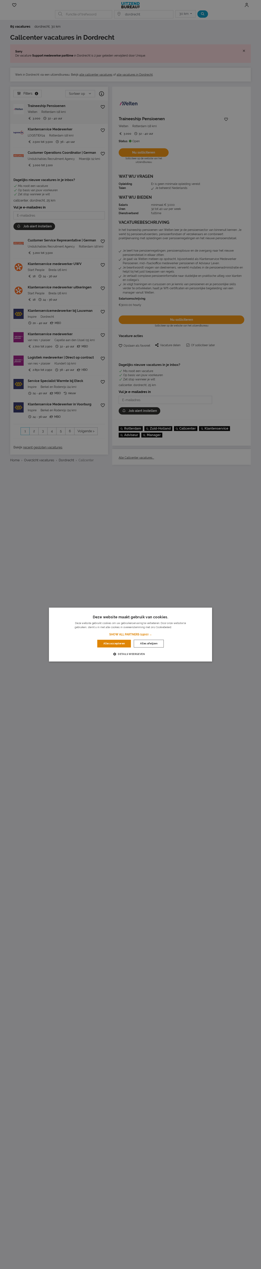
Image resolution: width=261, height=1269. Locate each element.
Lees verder (179, 627)
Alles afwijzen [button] (148, 643)
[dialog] (130, 634)
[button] (130, 634)
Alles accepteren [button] (114, 643)
